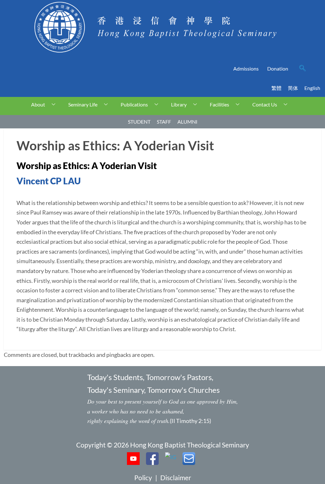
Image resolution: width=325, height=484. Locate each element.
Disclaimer (175, 477)
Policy (143, 477)
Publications (134, 104)
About (38, 104)
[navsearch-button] (302, 68)
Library (179, 104)
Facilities (219, 104)
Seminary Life (82, 104)
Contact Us (264, 104)
